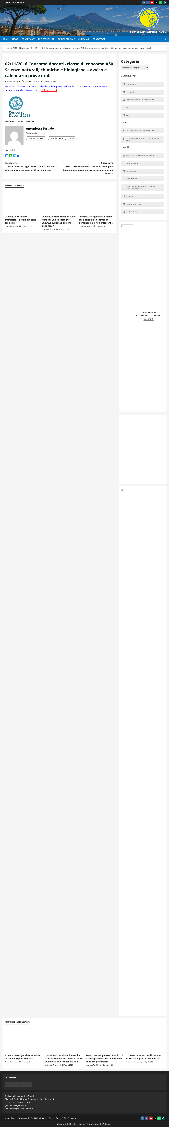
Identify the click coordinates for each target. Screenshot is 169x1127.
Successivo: (88, 168)
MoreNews (94, 1124)
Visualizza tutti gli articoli (62, 138)
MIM (127, 108)
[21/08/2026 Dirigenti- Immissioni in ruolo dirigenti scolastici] (24, 1039)
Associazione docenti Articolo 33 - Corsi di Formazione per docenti (140, 187)
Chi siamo (83, 39)
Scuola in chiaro (131, 212)
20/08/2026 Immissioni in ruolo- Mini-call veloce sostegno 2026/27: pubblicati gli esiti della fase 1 (59, 221)
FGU (148, 29)
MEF (127, 115)
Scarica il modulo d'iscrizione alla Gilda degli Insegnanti (148, 315)
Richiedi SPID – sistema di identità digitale (140, 156)
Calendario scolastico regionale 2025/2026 (140, 130)
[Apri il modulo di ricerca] (166, 39)
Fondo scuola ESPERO (133, 204)
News (15, 39)
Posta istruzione (131, 179)
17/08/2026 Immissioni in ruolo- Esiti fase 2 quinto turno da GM (143, 1057)
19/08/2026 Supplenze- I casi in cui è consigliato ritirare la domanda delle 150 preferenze (96, 219)
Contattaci (99, 39)
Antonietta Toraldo (12, 81)
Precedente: (31, 166)
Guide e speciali (66, 39)
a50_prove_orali (49, 89)
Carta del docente (132, 163)
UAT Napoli (130, 92)
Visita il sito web (36, 138)
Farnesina (129, 196)
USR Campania (131, 84)
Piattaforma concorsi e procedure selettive (140, 100)
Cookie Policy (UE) (38, 1118)
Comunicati (28, 39)
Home (5, 39)
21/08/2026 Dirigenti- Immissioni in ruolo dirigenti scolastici (20, 219)
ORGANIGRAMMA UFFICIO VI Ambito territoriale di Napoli (143, 139)
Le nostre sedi (46, 39)
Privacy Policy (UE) (57, 1118)
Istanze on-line (131, 171)
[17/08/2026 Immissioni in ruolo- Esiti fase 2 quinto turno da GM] (145, 1039)
